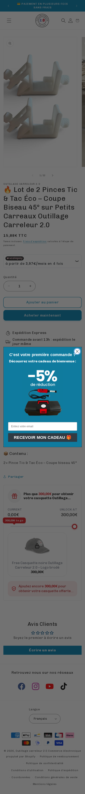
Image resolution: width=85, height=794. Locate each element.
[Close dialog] (77, 351)
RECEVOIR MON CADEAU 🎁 (42, 437)
